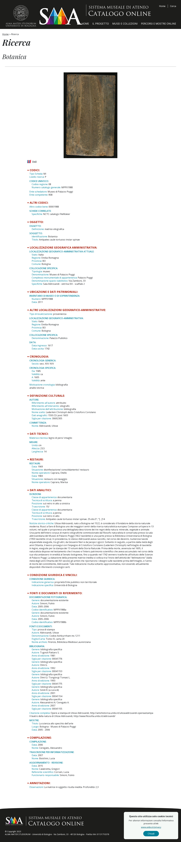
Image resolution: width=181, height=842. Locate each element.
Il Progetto (100, 23)
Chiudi (151, 833)
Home (162, 6)
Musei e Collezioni (125, 23)
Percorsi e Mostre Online (158, 23)
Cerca (173, 6)
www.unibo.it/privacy (151, 827)
